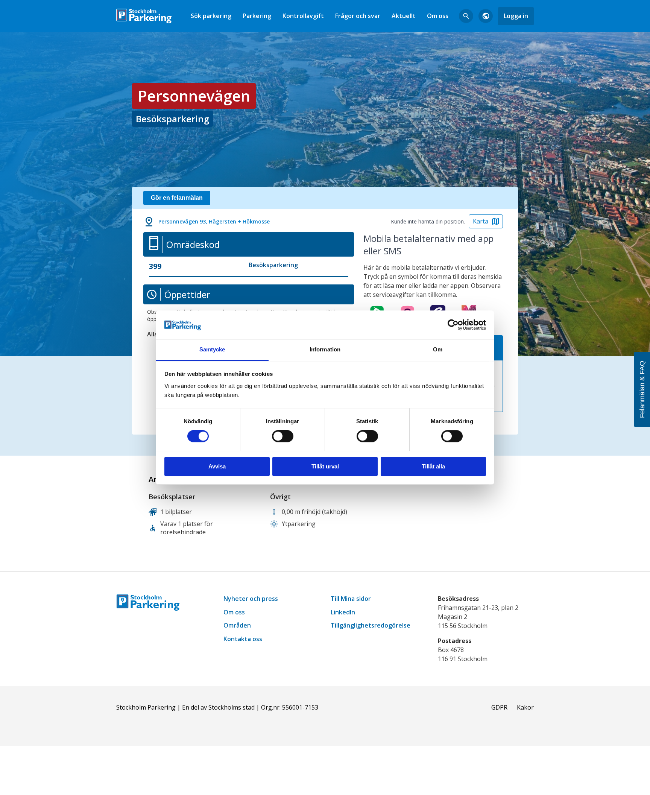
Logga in (516, 16)
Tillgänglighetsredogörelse (370, 625)
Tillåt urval (325, 466)
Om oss (437, 16)
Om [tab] (437, 350)
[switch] (282, 436)
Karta (480, 221)
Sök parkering (211, 16)
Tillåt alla (433, 466)
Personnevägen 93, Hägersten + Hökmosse (214, 221)
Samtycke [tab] (212, 350)
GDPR (499, 707)
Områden (237, 625)
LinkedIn (343, 612)
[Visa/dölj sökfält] (466, 16)
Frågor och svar (357, 16)
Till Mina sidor (351, 598)
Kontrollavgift (303, 16)
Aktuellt (404, 16)
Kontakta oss (242, 639)
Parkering (257, 16)
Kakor (525, 707)
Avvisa (217, 466)
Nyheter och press (250, 598)
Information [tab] (325, 350)
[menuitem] (211, 16)
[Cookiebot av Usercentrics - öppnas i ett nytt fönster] (453, 324)
